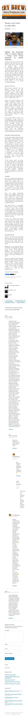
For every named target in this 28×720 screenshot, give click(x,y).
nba (8, 277)
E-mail (6, 648)
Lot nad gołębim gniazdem (14, 285)
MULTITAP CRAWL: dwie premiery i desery (20, 301)
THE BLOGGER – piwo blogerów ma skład (9, 301)
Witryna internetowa (9, 653)
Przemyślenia (13, 276)
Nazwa (6, 644)
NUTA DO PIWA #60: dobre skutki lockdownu (14, 704)
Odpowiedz (11, 429)
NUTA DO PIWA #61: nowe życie (11, 697)
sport (14, 277)
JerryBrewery (7, 28)
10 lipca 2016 (13, 28)
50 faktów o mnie (12, 290)
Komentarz (7, 630)
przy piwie (11, 277)
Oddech (10, 294)
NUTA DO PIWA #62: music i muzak (12, 691)
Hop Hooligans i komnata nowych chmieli (13, 694)
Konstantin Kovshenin (15, 714)
